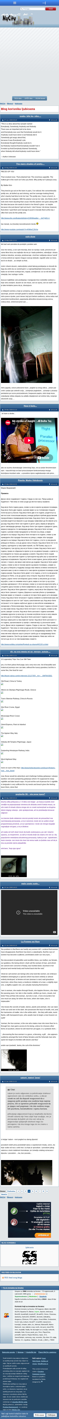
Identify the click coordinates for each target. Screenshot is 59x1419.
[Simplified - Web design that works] (42, 1381)
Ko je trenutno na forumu (13, 1288)
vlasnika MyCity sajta (19, 1402)
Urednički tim (31, 1352)
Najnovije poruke (8, 1352)
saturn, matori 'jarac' (30, 1077)
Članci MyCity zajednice (47, 1352)
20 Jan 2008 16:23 (10, 887)
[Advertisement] (29, 61)
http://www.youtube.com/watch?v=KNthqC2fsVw (19, 229)
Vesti (44, 1358)
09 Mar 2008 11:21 (10, 655)
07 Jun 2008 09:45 (10, 120)
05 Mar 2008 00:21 (10, 798)
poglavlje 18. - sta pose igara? (30, 794)
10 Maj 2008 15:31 (10, 240)
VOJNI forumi (40, 98)
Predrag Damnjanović (10, 1407)
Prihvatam (39, 1415)
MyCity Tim (16, 1409)
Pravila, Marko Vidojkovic (30, 480)
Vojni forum (36, 1361)
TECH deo (17, 98)
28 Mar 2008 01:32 (10, 410)
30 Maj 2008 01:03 (10, 168)
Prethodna (11, 1191)
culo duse (30, 236)
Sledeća (4, 1194)
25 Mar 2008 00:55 (10, 484)
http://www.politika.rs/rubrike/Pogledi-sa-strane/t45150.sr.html (24, 644)
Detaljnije (43, 1296)
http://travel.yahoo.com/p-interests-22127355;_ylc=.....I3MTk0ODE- (26, 676)
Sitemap (20, 1352)
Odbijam (51, 1415)
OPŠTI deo (28, 98)
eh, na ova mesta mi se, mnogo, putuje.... (30, 651)
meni (15, 3)
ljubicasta (18, 103)
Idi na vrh (54, 120)
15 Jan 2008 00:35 (10, 945)
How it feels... (30, 406)
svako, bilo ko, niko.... (30, 116)
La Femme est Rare (30, 941)
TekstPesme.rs (43, 1364)
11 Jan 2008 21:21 (10, 1081)
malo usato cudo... (30, 883)
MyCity (2, 103)
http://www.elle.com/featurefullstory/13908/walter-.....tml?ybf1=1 (25, 218)
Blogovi (10, 103)
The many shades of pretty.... (30, 164)
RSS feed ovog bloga (13, 1278)
